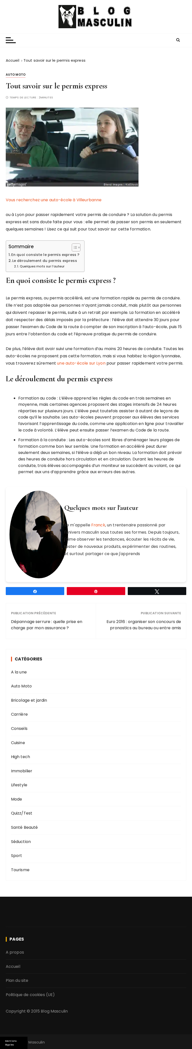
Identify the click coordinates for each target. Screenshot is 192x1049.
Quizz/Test (21, 813)
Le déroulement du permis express (44, 260)
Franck (98, 525)
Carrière (19, 714)
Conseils (19, 728)
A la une (19, 672)
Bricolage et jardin (29, 700)
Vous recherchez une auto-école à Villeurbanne (54, 200)
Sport (16, 855)
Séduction (21, 841)
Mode (16, 799)
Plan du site (17, 980)
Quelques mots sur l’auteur (42, 266)
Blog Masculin (54, 1011)
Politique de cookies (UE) (30, 995)
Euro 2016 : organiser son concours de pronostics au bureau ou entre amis (143, 625)
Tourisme (20, 870)
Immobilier (21, 771)
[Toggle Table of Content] (73, 247)
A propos (15, 952)
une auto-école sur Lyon (81, 363)
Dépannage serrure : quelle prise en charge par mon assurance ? (46, 625)
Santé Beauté (24, 827)
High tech (20, 757)
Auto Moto (16, 74)
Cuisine (18, 743)
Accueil (13, 966)
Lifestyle (19, 785)
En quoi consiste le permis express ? (45, 254)
